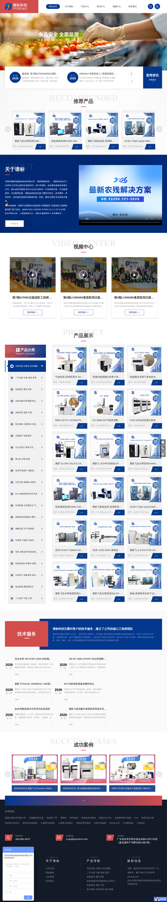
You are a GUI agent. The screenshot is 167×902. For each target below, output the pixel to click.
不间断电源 (128, 823)
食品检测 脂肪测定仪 (24, 587)
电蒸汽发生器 (147, 818)
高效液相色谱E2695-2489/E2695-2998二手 (66, 141)
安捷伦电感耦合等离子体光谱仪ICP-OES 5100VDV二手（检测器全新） (108, 377)
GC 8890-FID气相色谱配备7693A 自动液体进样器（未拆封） (108, 420)
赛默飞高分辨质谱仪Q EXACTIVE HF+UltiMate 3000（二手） (108, 593)
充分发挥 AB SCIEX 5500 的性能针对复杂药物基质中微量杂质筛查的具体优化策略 (34, 659)
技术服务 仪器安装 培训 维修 (26, 424)
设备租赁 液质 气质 (23, 412)
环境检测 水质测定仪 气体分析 (26, 505)
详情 (16, 674)
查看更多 (152, 80)
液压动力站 (114, 823)
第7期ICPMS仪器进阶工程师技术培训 (32, 297)
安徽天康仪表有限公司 (15, 818)
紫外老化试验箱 (30, 823)
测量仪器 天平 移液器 (24, 528)
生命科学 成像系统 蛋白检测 (26, 575)
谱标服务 (50, 872)
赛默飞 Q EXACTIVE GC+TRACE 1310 (145, 550)
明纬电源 (74, 818)
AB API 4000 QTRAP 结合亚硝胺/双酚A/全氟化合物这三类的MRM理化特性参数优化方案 (88, 659)
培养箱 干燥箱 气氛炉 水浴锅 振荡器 (26, 540)
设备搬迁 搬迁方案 (23, 389)
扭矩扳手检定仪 (12, 823)
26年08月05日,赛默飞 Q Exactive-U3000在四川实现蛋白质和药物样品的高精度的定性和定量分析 (36, 788)
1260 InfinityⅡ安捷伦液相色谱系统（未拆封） (145, 420)
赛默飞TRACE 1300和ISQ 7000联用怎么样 (34, 684)
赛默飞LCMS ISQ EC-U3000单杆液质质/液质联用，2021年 (70, 463)
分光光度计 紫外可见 (24, 447)
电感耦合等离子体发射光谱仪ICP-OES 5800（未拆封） (145, 377)
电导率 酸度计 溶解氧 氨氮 (26, 470)
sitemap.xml (132, 877)
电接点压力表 (105, 818)
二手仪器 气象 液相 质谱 (25, 378)
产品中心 (85, 6)
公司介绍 (50, 868)
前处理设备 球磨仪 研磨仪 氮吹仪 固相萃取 (26, 563)
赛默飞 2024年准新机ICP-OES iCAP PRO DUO (108, 463)
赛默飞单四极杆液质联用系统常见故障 (88, 709)
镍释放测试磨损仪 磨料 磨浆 (26, 517)
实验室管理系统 (83, 823)
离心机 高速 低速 (22, 459)
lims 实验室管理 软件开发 (26, 494)
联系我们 (133, 6)
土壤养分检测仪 (47, 823)
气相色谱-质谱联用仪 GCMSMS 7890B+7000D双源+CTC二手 (70, 377)
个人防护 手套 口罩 (23, 598)
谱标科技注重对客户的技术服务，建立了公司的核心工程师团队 (93, 628)
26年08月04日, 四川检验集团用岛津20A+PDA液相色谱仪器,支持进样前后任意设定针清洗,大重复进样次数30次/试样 (85, 788)
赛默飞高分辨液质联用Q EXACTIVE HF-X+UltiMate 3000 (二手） (70, 593)
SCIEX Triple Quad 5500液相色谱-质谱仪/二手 (139, 141)
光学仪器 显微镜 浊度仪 (25, 482)
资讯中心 (101, 6)
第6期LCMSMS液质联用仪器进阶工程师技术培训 (83, 297)
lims (136, 818)
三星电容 (140, 823)
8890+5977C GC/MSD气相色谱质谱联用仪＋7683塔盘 (70, 420)
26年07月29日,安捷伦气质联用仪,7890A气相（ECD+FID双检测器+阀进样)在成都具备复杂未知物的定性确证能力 (133, 788)
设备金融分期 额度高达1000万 (26, 401)
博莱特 (63, 818)
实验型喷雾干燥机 (123, 818)
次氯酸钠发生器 (36, 818)
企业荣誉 (50, 877)
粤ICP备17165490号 (145, 872)
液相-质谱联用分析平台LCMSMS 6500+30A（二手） (145, 593)
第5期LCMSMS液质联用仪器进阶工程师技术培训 (134, 297)
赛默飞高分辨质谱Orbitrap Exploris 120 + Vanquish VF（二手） (29, 141)
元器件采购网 (100, 823)
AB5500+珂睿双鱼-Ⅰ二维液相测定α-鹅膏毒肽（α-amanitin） (98, 73)
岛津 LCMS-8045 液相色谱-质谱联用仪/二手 (108, 550)
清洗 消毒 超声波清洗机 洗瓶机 (26, 552)
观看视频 (31, 312)
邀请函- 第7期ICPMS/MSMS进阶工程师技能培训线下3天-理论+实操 (40, 73)
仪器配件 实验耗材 (23, 436)
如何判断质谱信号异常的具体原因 (32, 709)
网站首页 (53, 6)
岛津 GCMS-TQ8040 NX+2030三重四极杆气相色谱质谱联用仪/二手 (70, 550)
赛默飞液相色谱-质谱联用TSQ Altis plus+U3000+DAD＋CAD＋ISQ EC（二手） (102, 141)
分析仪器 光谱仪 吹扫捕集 (26, 366)
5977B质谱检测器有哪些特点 (79, 684)
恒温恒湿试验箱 (88, 818)
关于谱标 (69, 6)
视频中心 (117, 6)
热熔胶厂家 (52, 818)
